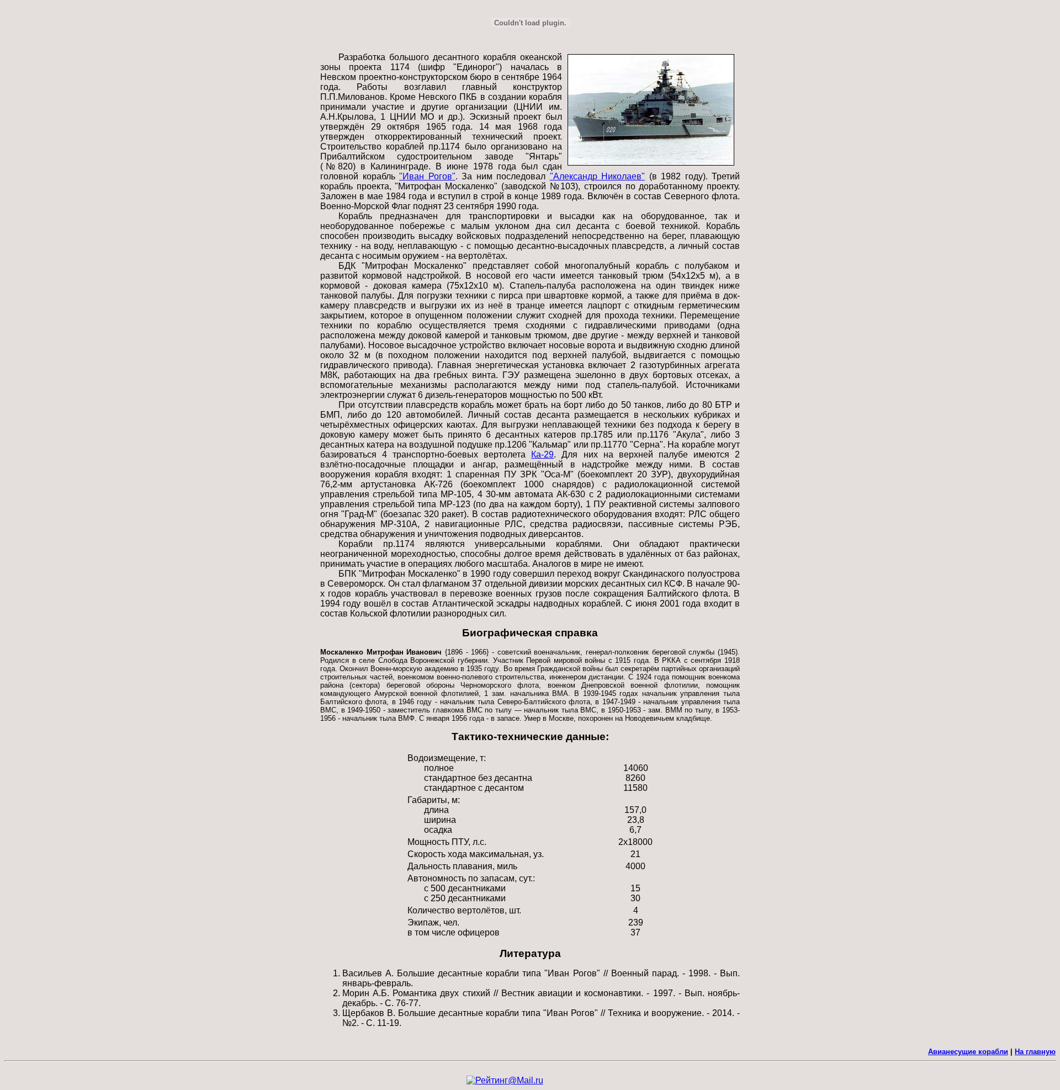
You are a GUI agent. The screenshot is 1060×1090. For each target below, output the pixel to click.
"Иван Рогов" (427, 176)
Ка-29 (542, 454)
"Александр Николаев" (597, 176)
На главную (1035, 1052)
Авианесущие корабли (968, 1052)
